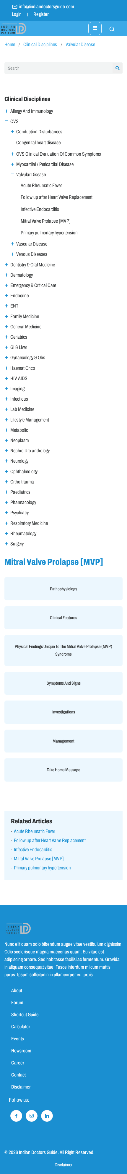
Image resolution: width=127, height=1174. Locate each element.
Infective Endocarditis (40, 209)
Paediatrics (20, 492)
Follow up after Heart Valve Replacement (56, 197)
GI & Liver (18, 347)
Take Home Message (63, 769)
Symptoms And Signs (64, 683)
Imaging (17, 389)
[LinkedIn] (47, 1116)
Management (63, 741)
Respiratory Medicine (29, 523)
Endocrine (19, 295)
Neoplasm (19, 440)
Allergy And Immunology (31, 111)
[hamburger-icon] (95, 28)
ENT (14, 306)
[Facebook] (16, 1116)
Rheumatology (23, 533)
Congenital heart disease (38, 142)
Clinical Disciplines (40, 44)
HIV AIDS (18, 378)
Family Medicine (24, 316)
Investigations (63, 712)
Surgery (17, 544)
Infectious (19, 399)
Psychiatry (19, 512)
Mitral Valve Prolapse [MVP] (46, 221)
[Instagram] (32, 1116)
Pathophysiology (63, 589)
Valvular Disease (80, 44)
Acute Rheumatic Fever (41, 185)
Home (9, 44)
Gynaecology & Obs (27, 357)
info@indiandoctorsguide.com (46, 6)
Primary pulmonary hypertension (49, 233)
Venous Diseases (31, 254)
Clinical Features (63, 617)
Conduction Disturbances (39, 132)
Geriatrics (18, 337)
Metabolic (19, 430)
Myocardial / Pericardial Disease (45, 164)
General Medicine (25, 327)
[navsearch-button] (109, 28)
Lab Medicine (22, 409)
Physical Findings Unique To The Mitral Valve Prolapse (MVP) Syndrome (63, 650)
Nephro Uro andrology (30, 451)
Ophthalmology (24, 471)
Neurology (19, 461)
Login (17, 14)
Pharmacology (23, 502)
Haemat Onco (22, 368)
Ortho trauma (22, 482)
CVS (14, 121)
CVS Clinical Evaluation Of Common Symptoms (58, 154)
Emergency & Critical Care (33, 285)
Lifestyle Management (29, 420)
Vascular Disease (31, 244)
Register (41, 14)
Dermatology (21, 275)
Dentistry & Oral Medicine (32, 265)
